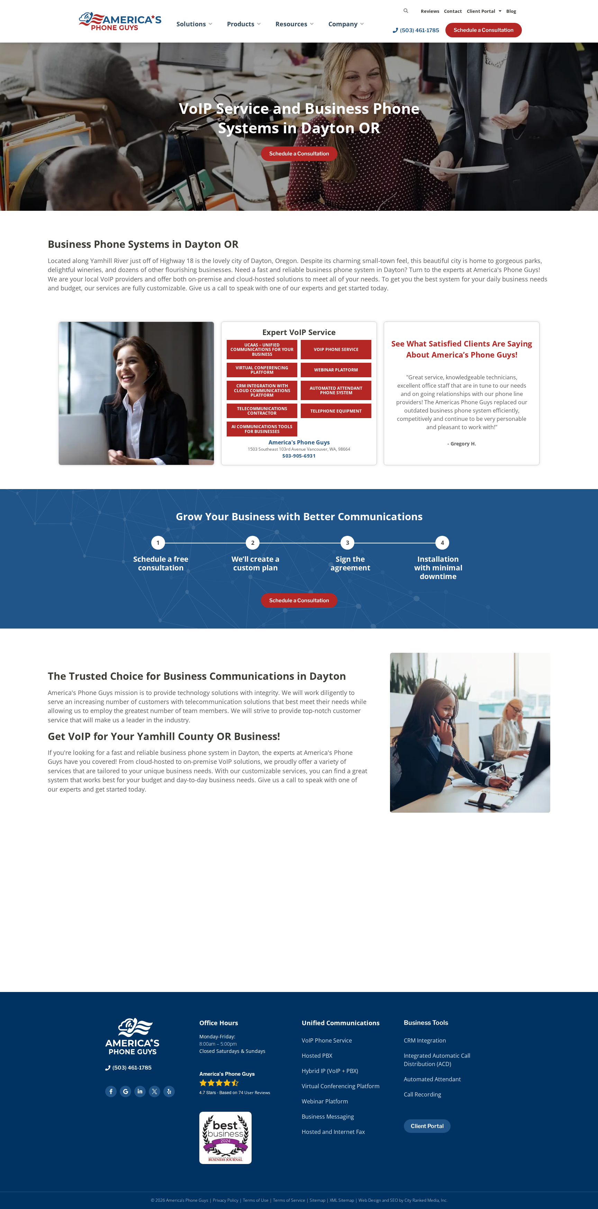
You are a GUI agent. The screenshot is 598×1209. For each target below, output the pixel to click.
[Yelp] (169, 1091)
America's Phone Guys (299, 442)
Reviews (430, 11)
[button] (405, 11)
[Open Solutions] (210, 23)
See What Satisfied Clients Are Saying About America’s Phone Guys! (461, 349)
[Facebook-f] (111, 1091)
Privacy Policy (225, 1200)
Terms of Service (289, 1200)
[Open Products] (259, 23)
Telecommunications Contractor (262, 411)
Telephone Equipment (336, 411)
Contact (453, 11)
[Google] (125, 1091)
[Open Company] (362, 23)
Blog (511, 11)
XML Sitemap (342, 1200)
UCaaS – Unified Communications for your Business (261, 349)
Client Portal (481, 11)
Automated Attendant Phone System (336, 390)
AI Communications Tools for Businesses (262, 429)
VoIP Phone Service (336, 349)
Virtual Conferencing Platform (262, 370)
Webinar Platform (336, 369)
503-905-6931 (299, 455)
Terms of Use (256, 1200)
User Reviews (254, 1092)
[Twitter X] (154, 1091)
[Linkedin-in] (140, 1091)
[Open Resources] (312, 23)
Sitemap (317, 1200)
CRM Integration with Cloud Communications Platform (262, 390)
